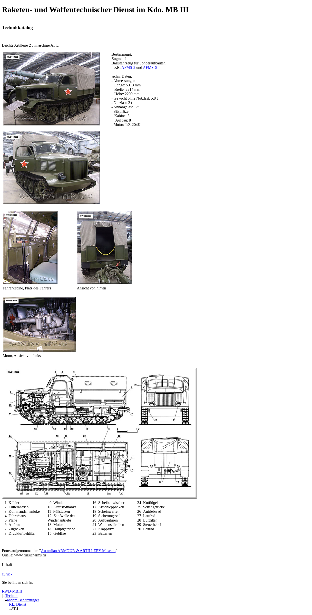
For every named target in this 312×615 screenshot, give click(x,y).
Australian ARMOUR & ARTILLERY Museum (78, 551)
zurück (7, 574)
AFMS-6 (150, 67)
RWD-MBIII (12, 591)
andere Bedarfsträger (23, 600)
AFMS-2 (128, 67)
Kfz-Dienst (17, 604)
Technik (11, 596)
